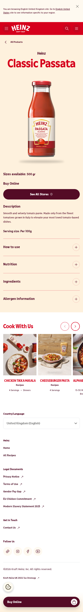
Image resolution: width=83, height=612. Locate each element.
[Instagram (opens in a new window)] (17, 551)
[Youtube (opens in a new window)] (37, 551)
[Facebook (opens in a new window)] (27, 551)
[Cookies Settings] (8, 587)
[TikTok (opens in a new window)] (7, 551)
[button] (6, 28)
